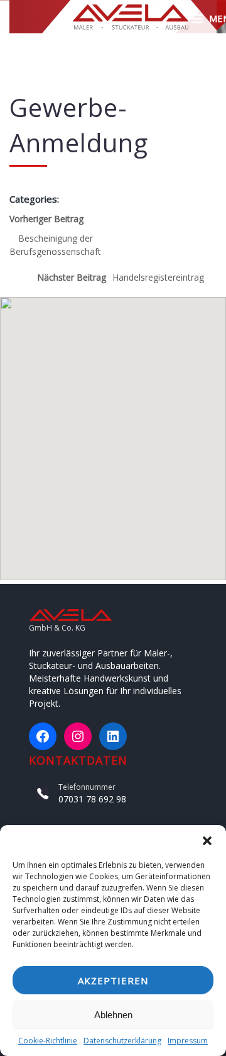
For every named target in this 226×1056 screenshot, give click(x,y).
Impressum (188, 1040)
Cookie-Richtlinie (47, 1040)
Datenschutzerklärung (122, 1040)
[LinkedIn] (113, 736)
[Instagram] (78, 736)
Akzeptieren (113, 980)
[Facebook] (42, 736)
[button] (207, 840)
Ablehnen (113, 1014)
